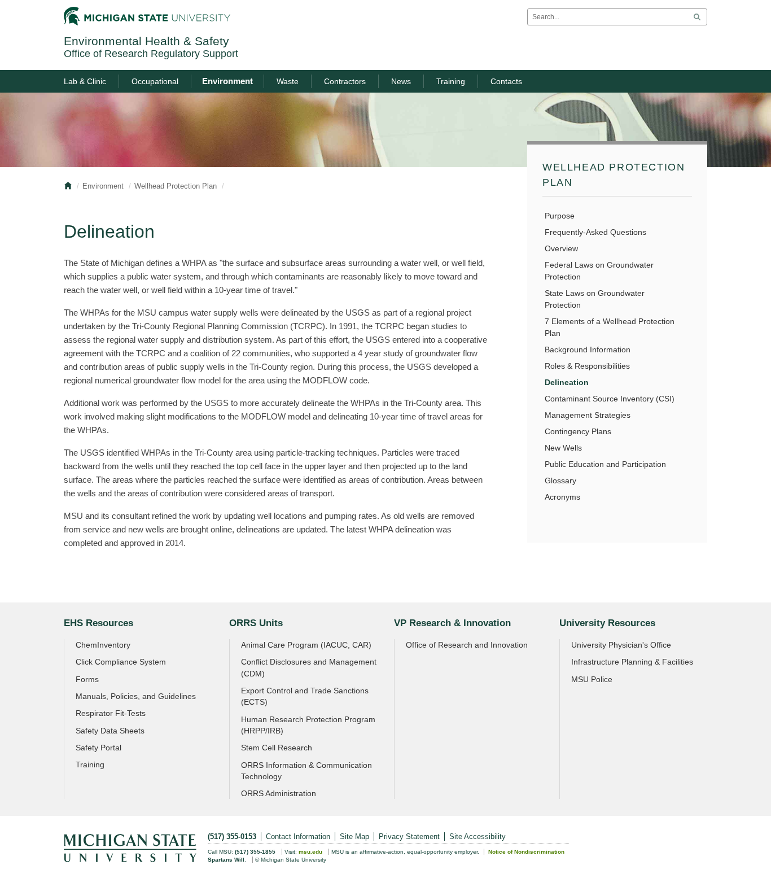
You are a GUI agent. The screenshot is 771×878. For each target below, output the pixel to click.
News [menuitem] (401, 81)
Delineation (567, 382)
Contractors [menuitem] (345, 81)
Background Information (587, 349)
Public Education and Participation (605, 464)
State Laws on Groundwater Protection (595, 299)
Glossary (560, 480)
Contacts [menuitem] (506, 81)
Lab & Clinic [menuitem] (85, 81)
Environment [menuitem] (227, 81)
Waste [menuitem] (288, 81)
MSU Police (591, 679)
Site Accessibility (477, 836)
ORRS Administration (278, 793)
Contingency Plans (578, 431)
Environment (103, 186)
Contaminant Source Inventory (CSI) (609, 398)
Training (90, 764)
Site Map (354, 836)
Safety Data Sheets (110, 730)
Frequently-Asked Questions (595, 232)
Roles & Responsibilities (587, 365)
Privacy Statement (409, 836)
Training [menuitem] (450, 81)
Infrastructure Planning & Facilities (632, 661)
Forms (87, 679)
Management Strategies (587, 415)
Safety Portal (98, 747)
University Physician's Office (621, 644)
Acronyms (562, 496)
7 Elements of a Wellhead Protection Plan (609, 327)
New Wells (563, 447)
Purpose (560, 215)
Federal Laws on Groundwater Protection (599, 270)
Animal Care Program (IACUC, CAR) (306, 644)
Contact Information (298, 836)
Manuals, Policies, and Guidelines (136, 696)
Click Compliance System (121, 661)
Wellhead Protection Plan (175, 186)
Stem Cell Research (276, 747)
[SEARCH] (697, 17)
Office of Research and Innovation (467, 644)
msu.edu (310, 852)
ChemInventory (103, 644)
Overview (561, 248)
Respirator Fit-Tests (111, 713)
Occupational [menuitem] (155, 81)
